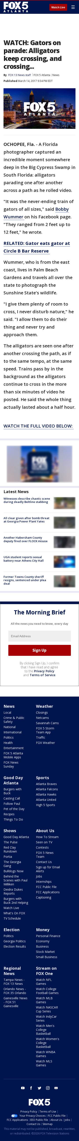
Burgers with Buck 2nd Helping (16, 901)
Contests (42, 847)
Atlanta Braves (46, 784)
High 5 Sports (45, 805)
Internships (44, 881)
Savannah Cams (47, 723)
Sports (42, 777)
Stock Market (45, 952)
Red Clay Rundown (10, 849)
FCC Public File (46, 887)
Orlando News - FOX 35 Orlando (15, 991)
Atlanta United (46, 800)
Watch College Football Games (47, 991)
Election (12, 929)
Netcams (42, 718)
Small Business (46, 957)
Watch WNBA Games (45, 1054)
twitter (39, 1087)
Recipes (9, 814)
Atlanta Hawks (46, 794)
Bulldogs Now (13, 871)
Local (7, 712)
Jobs (39, 876)
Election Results (15, 946)
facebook (31, 1087)
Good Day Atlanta (13, 780)
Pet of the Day (14, 809)
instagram (47, 1087)
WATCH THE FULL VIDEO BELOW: (39, 426)
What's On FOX (14, 913)
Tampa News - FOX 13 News (14, 982)
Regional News (12, 971)
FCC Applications (48, 892)
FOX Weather (45, 743)
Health (8, 743)
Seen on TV (44, 842)
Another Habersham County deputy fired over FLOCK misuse (26, 539)
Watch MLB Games (44, 1000)
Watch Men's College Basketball (45, 1030)
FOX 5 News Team (45, 855)
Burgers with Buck (13, 791)
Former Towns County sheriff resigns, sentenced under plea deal (25, 580)
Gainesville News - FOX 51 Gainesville (15, 1002)
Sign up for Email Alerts (48, 869)
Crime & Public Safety (14, 720)
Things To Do (13, 819)
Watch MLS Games (44, 1063)
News (55, 75)
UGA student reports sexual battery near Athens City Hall (24, 559)
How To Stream (47, 837)
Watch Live (58, 7)
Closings (42, 712)
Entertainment (14, 748)
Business (42, 946)
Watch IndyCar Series (46, 1018)
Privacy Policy (44, 671)
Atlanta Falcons (47, 789)
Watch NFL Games (44, 982)
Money (42, 929)
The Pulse (11, 842)
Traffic (40, 737)
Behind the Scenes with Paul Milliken (15, 880)
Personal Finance (48, 936)
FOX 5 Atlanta (42, 75)
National (10, 727)
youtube (22, 1087)
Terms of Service (42, 675)
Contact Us (44, 862)
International (13, 732)
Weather (44, 706)
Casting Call (12, 798)
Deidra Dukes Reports (13, 891)
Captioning (43, 897)
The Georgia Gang (12, 864)
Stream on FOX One (46, 971)
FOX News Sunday (11, 764)
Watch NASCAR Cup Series (47, 1009)
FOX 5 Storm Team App (45, 730)
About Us (45, 830)
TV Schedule (12, 918)
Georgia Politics (15, 941)
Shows (10, 830)
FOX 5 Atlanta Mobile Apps (13, 755)
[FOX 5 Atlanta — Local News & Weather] (16, 7)
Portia (8, 856)
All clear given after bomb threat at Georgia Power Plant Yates (26, 520)
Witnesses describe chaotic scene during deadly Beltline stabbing (27, 500)
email (56, 1087)
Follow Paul (12, 803)
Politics (9, 737)
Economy (42, 941)
